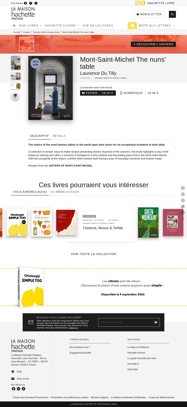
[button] (149, 14)
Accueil (16, 32)
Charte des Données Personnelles (31, 397)
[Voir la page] (93, 288)
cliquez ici (73, 328)
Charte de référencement (161, 397)
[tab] (14, 25)
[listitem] (25, 3)
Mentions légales (100, 397)
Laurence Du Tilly (98, 73)
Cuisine (26, 32)
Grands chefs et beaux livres (46, 32)
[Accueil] (23, 13)
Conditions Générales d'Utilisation (128, 397)
